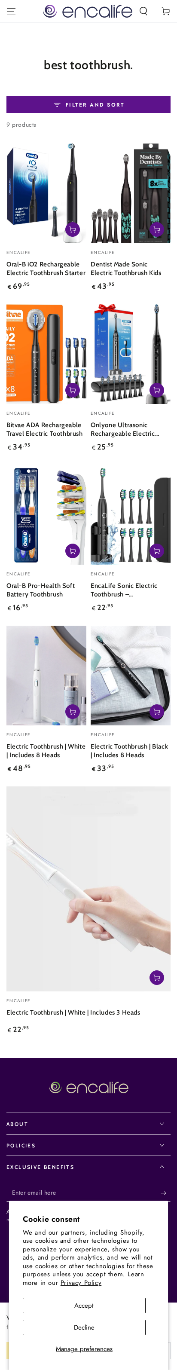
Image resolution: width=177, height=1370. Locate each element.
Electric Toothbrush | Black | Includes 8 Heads (129, 751)
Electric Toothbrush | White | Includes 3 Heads (73, 1012)
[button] (143, 11)
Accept (84, 1305)
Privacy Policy (81, 1282)
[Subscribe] (166, 1192)
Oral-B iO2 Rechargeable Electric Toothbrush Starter (45, 268)
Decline (84, 1327)
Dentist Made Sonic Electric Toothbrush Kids (126, 268)
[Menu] (11, 11)
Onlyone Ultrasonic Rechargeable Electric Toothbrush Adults (123, 430)
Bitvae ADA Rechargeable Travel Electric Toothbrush (44, 429)
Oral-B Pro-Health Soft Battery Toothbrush (40, 590)
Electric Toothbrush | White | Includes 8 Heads (45, 751)
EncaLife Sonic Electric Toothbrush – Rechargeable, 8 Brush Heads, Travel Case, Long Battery (127, 590)
